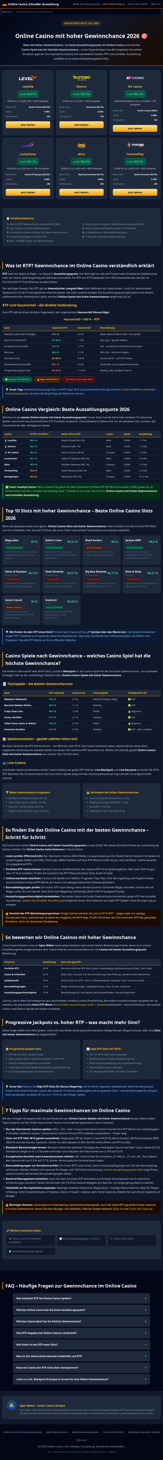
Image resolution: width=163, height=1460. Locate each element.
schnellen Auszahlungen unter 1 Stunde (82, 1004)
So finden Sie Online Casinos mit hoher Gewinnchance (39, 232)
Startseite (6, 11)
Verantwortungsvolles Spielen (26, 1251)
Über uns (156, 4)
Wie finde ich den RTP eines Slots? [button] (81, 1344)
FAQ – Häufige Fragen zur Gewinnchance (31, 240)
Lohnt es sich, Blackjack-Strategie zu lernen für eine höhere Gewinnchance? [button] (81, 1379)
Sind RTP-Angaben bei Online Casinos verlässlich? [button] (81, 1333)
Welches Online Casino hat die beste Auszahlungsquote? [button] (81, 1310)
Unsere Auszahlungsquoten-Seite (123, 1169)
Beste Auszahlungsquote (86, 4)
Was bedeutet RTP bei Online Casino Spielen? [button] (81, 1298)
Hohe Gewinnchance (114, 4)
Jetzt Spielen (28, 124)
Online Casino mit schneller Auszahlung (25, 1240)
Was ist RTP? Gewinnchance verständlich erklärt (35, 224)
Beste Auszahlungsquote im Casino (79, 1238)
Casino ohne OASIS (138, 4)
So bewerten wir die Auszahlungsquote (106, 232)
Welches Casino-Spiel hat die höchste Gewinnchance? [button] (81, 1321)
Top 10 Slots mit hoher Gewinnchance (30, 228)
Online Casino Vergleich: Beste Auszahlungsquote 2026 (114, 224)
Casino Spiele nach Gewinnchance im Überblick (110, 228)
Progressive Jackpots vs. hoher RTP (28, 236)
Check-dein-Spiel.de (140, 1209)
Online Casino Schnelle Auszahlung (22, 1432)
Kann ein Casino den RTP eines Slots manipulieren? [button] (81, 1367)
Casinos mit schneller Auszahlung (41, 900)
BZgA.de (118, 1209)
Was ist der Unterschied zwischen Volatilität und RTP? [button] (81, 1356)
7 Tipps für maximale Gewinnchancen (105, 236)
